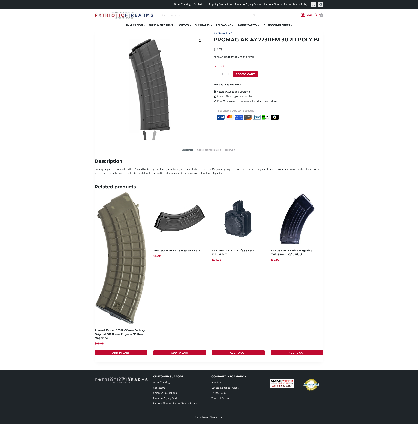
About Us (216, 382)
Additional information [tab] (209, 150)
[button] (200, 41)
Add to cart (245, 74)
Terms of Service (220, 398)
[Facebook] (320, 4)
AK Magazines (224, 33)
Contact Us (199, 4)
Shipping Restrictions (220, 4)
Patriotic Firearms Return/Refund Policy (286, 4)
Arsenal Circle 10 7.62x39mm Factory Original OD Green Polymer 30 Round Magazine (120, 334)
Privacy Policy (218, 393)
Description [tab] (187, 150)
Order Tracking (182, 4)
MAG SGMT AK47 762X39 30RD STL (177, 250)
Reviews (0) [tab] (230, 150)
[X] (313, 4)
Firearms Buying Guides (248, 4)
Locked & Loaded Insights (225, 387)
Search (255, 15)
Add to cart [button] (120, 352)
